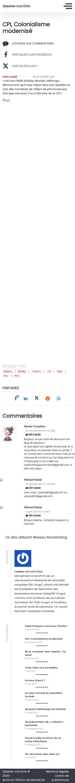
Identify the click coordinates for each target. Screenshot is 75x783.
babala (8, 371)
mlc (6, 375)
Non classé (10, 77)
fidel (60, 371)
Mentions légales (57, 772)
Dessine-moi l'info (16, 6)
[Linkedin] (26, 398)
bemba (22, 371)
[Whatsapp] (59, 398)
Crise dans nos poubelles (41, 667)
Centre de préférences (60, 778)
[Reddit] (48, 398)
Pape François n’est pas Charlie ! (46, 626)
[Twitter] (37, 398)
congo (36, 371)
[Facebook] (15, 398)
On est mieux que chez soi (42, 754)
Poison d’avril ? (35, 680)
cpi (49, 371)
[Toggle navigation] (67, 6)
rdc (17, 375)
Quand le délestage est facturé (45, 709)
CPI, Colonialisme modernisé (43, 638)
